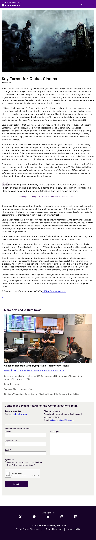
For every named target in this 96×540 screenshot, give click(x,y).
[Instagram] (62, 517)
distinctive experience (30, 370)
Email (8, 450)
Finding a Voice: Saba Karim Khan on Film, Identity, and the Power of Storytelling (41, 394)
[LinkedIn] (76, 517)
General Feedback (54, 529)
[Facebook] (34, 517)
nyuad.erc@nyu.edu (18, 414)
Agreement (9, 460)
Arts (4, 297)
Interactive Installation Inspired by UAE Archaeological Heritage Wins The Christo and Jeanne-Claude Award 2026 (44, 377)
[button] (81, 4)
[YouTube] (48, 517)
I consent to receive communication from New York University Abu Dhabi (24, 463)
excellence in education (53, 370)
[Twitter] (20, 517)
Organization (11, 441)
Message (54, 431)
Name (8, 431)
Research (8, 370)
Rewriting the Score (13, 384)
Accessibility (74, 529)
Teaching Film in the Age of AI (18, 389)
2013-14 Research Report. (54, 291)
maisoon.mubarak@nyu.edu (62, 420)
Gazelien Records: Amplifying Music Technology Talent (36, 365)
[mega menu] (92, 4)
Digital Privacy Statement (28, 529)
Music (16, 370)
